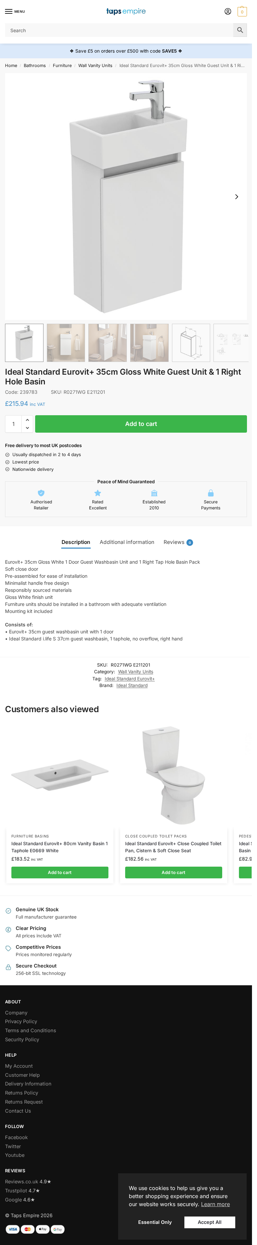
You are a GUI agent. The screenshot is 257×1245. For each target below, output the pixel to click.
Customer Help (22, 1075)
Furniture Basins (30, 836)
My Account (19, 1066)
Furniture (62, 65)
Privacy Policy (21, 1021)
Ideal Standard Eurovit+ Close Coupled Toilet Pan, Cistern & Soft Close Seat (173, 847)
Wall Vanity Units (95, 65)
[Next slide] (237, 197)
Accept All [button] (210, 1222)
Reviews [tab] (177, 542)
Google (13, 1200)
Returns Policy (21, 1093)
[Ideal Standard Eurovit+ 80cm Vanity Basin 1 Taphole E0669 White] (59, 775)
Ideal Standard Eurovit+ (130, 678)
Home (11, 65)
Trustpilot (16, 1191)
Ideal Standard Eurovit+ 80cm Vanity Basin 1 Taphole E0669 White (59, 847)
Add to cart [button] (60, 872)
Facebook (16, 1137)
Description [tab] (76, 542)
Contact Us (18, 1111)
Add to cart (141, 423)
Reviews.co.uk (21, 1182)
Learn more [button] (215, 1204)
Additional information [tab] (127, 542)
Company (16, 1013)
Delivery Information (28, 1084)
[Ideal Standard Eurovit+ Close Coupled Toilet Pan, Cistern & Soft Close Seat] (173, 775)
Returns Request (24, 1102)
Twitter (13, 1146)
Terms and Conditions (30, 1031)
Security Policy (22, 1040)
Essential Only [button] (155, 1222)
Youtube (14, 1155)
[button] (241, 11)
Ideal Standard (132, 685)
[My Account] (228, 11)
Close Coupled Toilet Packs (156, 836)
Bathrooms (35, 65)
